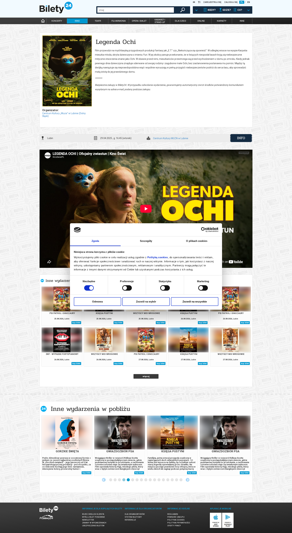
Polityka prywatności (178, 523)
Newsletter (88, 520)
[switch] (127, 288)
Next (187, 480)
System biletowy (133, 517)
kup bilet (76, 323)
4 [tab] (124, 480)
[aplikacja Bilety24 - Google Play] (228, 527)
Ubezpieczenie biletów (93, 526)
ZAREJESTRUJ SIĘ (212, 2)
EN (248, 2)
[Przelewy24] (46, 520)
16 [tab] (176, 480)
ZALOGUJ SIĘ (231, 2)
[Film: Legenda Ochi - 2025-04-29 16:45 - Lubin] (67, 71)
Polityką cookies (157, 257)
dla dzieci (180, 21)
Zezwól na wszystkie (194, 301)
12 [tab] (159, 480)
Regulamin (172, 514)
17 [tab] (181, 480)
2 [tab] (115, 480)
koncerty (57, 21)
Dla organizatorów (135, 514)
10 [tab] (150, 480)
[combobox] (135, 10)
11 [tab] (154, 480)
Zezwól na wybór (146, 301)
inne (242, 21)
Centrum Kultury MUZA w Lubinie (170, 138)
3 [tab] (119, 480)
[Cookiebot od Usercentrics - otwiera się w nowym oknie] (203, 229)
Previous (104, 480)
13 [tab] (163, 480)
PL (241, 2)
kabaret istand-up (160, 20)
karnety (221, 21)
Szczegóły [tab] (146, 240)
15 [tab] (172, 480)
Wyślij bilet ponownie (93, 517)
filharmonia (119, 21)
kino (77, 21)
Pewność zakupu (176, 517)
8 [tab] (141, 480)
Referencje (130, 520)
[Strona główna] (56, 12)
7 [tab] (137, 480)
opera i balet (139, 21)
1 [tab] (111, 480)
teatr (98, 21)
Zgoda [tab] (95, 240)
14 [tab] (168, 480)
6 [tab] (133, 480)
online (201, 21)
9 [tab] (146, 480)
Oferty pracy (174, 526)
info (241, 138)
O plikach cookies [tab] (196, 240)
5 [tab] (128, 480)
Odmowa (97, 301)
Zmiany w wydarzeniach (94, 523)
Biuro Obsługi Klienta (93, 514)
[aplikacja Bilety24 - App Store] (216, 527)
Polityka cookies (176, 520)
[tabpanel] (66, 445)
